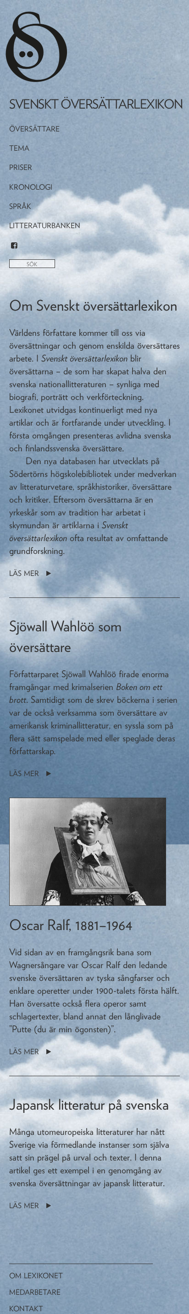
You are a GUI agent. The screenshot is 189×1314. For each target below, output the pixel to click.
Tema (19, 148)
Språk (20, 206)
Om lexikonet (36, 1275)
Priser (20, 167)
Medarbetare (35, 1292)
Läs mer (25, 573)
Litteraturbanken (44, 225)
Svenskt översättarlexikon (96, 104)
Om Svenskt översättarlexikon (93, 305)
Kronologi (30, 187)
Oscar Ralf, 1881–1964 (70, 925)
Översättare (34, 129)
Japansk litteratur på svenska (89, 1104)
